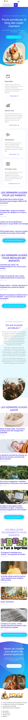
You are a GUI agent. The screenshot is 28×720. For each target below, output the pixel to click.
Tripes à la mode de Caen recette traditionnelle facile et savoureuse (12, 277)
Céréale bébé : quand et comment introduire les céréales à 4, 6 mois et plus (13, 212)
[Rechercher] (16, 5)
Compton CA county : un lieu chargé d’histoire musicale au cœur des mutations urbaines (14, 625)
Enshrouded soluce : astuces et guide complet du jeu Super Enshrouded (13, 232)
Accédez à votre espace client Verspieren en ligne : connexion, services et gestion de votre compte (13, 508)
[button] (18, 1)
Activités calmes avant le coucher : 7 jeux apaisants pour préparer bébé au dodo (13, 578)
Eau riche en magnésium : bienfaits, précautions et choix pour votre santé (14, 482)
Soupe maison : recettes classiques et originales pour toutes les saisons (13, 286)
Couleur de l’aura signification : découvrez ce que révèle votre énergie (14, 223)
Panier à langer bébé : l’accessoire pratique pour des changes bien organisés (12, 431)
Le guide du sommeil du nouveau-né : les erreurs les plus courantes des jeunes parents (13, 457)
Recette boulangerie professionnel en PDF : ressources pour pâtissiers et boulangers (13, 297)
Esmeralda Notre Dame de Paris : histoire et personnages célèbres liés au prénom (13, 201)
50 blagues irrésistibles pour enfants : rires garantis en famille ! (13, 553)
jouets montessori (7, 602)
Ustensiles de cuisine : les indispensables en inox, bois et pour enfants (13, 266)
